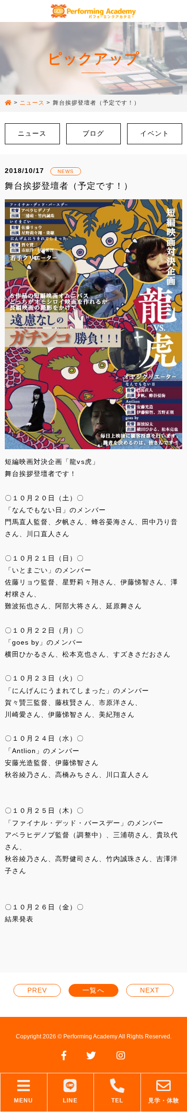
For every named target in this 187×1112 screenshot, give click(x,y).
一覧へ (93, 990)
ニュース (32, 133)
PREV (37, 990)
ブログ (93, 133)
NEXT (150, 990)
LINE (70, 1100)
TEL (117, 1100)
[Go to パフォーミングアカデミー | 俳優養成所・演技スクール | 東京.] (8, 103)
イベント (154, 133)
